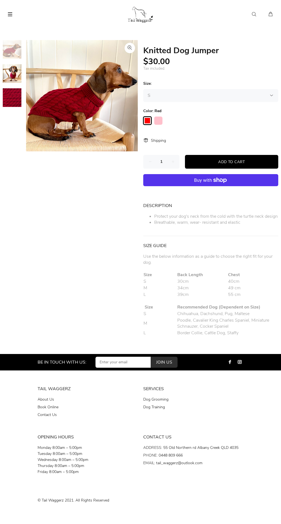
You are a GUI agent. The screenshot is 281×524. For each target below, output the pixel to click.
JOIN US (164, 362)
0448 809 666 (171, 455)
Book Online (48, 407)
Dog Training (154, 407)
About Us (46, 399)
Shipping (158, 140)
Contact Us (47, 414)
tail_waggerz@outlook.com (179, 463)
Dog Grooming (155, 399)
